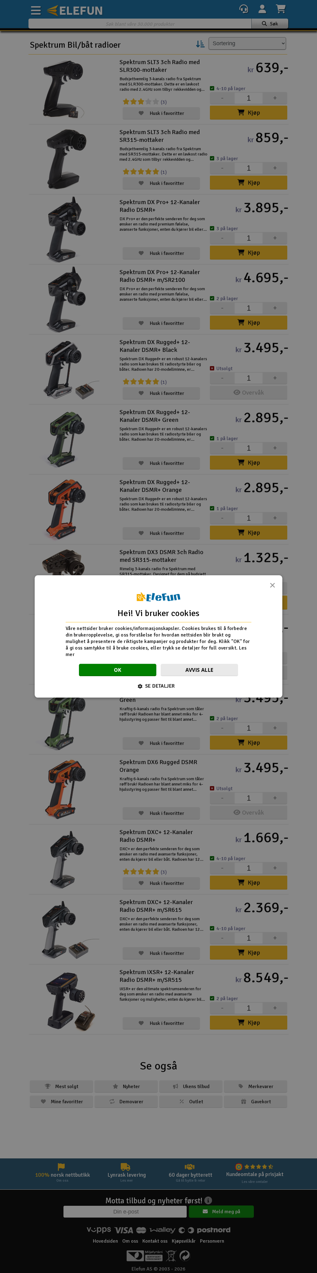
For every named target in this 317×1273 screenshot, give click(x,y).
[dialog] (158, 636)
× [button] (272, 587)
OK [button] (118, 670)
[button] (158, 686)
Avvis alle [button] (199, 670)
